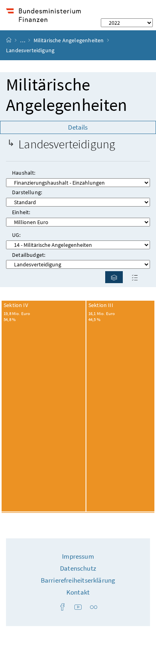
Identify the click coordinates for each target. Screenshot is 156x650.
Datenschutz (78, 568)
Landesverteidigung (66, 144)
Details (78, 127)
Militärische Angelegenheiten (69, 40)
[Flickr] (94, 607)
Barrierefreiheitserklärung (78, 580)
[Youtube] (78, 607)
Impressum (78, 556)
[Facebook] (62, 607)
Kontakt (78, 592)
